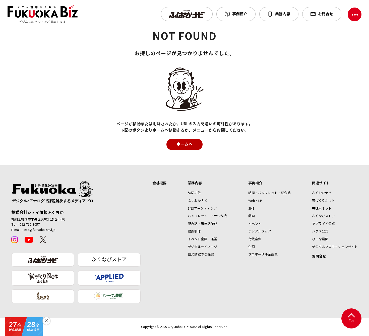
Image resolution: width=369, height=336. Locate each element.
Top (351, 320)
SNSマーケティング (202, 209)
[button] (187, 14)
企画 (251, 247)
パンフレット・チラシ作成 (207, 216)
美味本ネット (322, 209)
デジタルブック (259, 231)
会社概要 (159, 183)
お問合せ (319, 256)
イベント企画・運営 (202, 239)
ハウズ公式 (320, 231)
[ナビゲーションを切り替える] (354, 14)
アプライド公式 (323, 224)
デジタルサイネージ (202, 247)
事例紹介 (255, 183)
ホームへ (184, 144)
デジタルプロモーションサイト (335, 247)
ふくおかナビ (197, 201)
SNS (251, 209)
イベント (254, 224)
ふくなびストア (109, 260)
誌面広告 (194, 193)
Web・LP (255, 201)
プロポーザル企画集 (263, 255)
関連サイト (321, 183)
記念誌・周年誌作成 (202, 224)
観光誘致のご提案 (201, 255)
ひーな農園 (320, 239)
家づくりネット (323, 201)
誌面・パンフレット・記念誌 (269, 193)
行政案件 (254, 239)
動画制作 (194, 231)
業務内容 (195, 183)
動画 (251, 216)
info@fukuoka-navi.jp (39, 230)
